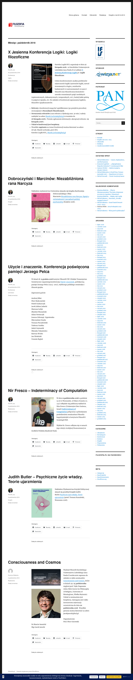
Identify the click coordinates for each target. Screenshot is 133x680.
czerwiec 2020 (101, 300)
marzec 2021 (101, 284)
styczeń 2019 (101, 329)
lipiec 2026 (100, 225)
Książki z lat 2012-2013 (117, 15)
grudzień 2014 (101, 413)
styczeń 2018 (101, 353)
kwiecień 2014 (101, 415)
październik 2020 (102, 294)
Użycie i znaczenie (67, 282)
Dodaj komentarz (13, 81)
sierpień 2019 (101, 314)
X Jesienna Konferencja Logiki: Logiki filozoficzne (43, 54)
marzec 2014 (101, 417)
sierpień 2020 (101, 298)
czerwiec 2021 (101, 282)
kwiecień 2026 (101, 231)
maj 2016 (100, 390)
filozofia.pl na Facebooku (108, 455)
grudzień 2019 (101, 310)
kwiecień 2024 (101, 253)
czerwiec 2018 (101, 343)
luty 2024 (100, 255)
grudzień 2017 (101, 355)
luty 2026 (100, 235)
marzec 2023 (101, 261)
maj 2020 (100, 302)
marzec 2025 (101, 249)
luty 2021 (100, 286)
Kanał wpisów (101, 475)
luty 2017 (100, 372)
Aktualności (101, 433)
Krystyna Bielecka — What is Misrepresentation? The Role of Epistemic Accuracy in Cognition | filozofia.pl (110, 192)
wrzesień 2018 (101, 337)
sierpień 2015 (101, 404)
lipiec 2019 (100, 316)
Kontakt (84, 15)
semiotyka (11, 293)
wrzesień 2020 (101, 296)
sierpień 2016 (101, 384)
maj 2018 (100, 345)
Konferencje (11, 75)
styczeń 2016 (101, 398)
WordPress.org (102, 479)
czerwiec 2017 (101, 363)
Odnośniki (93, 15)
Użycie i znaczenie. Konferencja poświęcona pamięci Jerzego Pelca (48, 269)
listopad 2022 (101, 265)
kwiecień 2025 (101, 247)
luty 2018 (100, 351)
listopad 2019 (101, 312)
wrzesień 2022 (101, 269)
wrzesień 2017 (101, 361)
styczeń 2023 (101, 263)
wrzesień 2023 (101, 259)
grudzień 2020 (101, 290)
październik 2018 (102, 335)
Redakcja (102, 15)
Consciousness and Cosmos (34, 562)
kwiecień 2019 (101, 323)
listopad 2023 (101, 257)
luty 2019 (100, 327)
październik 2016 (102, 380)
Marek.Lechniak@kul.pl (55, 116)
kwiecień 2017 (101, 368)
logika (9, 78)
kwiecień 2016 (101, 392)
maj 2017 (100, 366)
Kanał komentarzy (103, 477)
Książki (10, 202)
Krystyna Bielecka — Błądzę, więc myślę (109, 196)
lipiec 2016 (100, 386)
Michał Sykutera (102, 198)
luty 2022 (100, 274)
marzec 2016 (101, 394)
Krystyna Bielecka (13, 575)
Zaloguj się (100, 473)
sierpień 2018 (101, 339)
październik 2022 (102, 267)
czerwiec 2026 (101, 227)
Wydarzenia (11, 409)
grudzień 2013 (101, 419)
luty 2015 (100, 410)
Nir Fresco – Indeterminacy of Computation (47, 390)
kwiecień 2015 (101, 406)
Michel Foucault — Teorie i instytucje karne (110, 176)
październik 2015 (102, 402)
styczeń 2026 (101, 237)
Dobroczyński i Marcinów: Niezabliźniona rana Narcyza (45, 181)
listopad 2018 (101, 333)
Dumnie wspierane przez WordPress (28, 671)
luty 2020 (100, 306)
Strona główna (74, 15)
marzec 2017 (101, 370)
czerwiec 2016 (101, 388)
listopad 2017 (101, 357)
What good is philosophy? (117, 211)
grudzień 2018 (101, 331)
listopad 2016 (101, 378)
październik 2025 (102, 243)
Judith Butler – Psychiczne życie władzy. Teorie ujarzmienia (45, 479)
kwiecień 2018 (101, 347)
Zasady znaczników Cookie (105, 146)
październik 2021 (102, 280)
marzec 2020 (101, 304)
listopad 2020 (101, 292)
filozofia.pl (11, 671)
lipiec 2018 (100, 341)
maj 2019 (100, 321)
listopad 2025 (101, 241)
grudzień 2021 (101, 276)
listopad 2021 (101, 278)
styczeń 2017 (101, 374)
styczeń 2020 (101, 308)
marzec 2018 (101, 349)
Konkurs (100, 439)
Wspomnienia (101, 443)
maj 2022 (100, 272)
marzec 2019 (101, 325)
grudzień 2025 (101, 239)
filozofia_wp (11, 70)
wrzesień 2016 (101, 382)
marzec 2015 (101, 408)
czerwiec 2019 (101, 319)
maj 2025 (100, 245)
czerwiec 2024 (101, 251)
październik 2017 (102, 359)
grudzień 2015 (101, 400)
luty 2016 (100, 396)
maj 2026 (100, 229)
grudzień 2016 (101, 376)
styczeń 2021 (101, 288)
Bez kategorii (101, 435)
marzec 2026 (101, 233)
